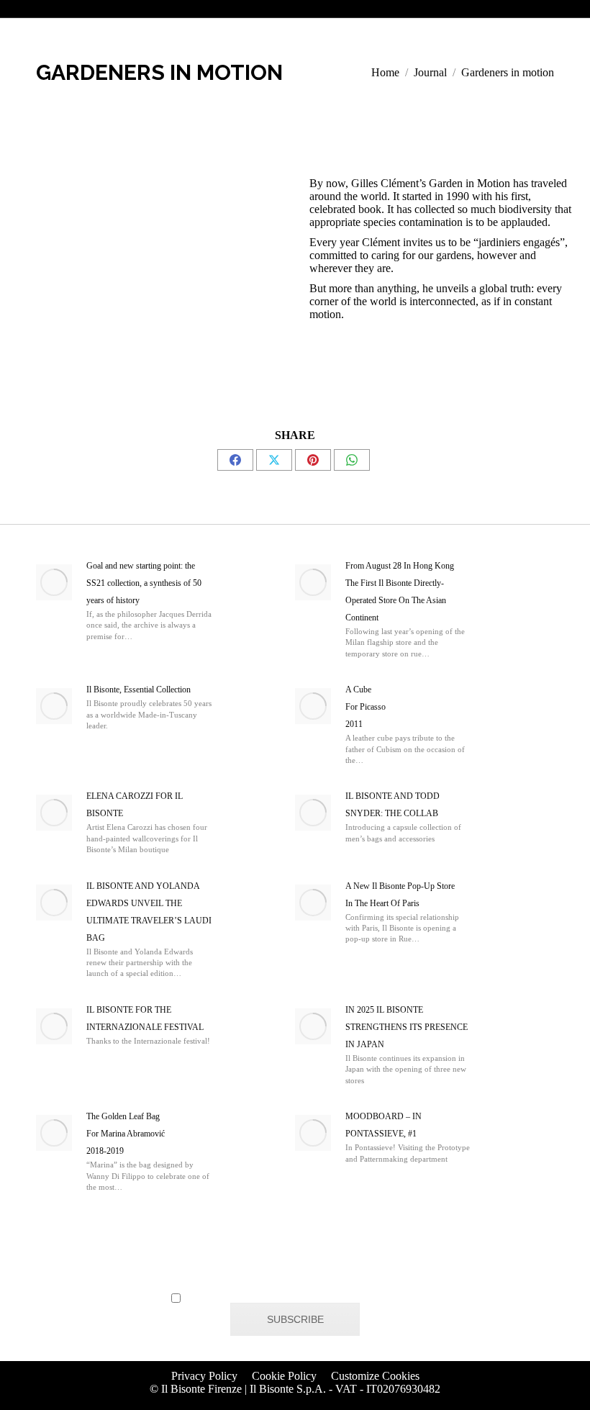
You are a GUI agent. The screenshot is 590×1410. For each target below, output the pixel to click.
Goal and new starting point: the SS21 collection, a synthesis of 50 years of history (143, 583)
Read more (91, 652)
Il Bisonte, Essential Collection (138, 689)
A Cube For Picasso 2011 (365, 706)
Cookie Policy (284, 1376)
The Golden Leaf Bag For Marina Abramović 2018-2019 (125, 1133)
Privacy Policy (204, 1376)
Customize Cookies (375, 1376)
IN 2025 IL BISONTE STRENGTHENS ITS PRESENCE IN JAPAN (406, 1027)
